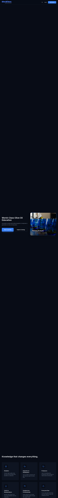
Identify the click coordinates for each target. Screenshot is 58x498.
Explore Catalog (21, 229)
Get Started (52, 2)
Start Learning (7, 229)
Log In (45, 2)
